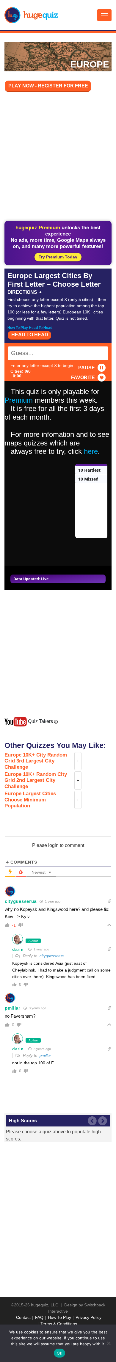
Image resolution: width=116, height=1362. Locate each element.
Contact (23, 1317)
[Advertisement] (58, 157)
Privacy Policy (88, 1317)
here (91, 451)
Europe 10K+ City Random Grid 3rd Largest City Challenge (35, 761)
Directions (22, 292)
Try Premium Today (58, 257)
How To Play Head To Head (29, 328)
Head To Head (29, 334)
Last (92, 1120)
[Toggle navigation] (104, 15)
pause (86, 367)
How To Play (59, 1317)
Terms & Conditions (58, 1323)
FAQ (39, 1317)
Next (102, 1120)
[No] (109, 1343)
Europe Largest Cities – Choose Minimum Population (32, 800)
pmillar (13, 1007)
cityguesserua (21, 901)
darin (18, 949)
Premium (18, 400)
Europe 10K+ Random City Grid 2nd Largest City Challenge (35, 780)
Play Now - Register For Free (48, 85)
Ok (59, 1353)
